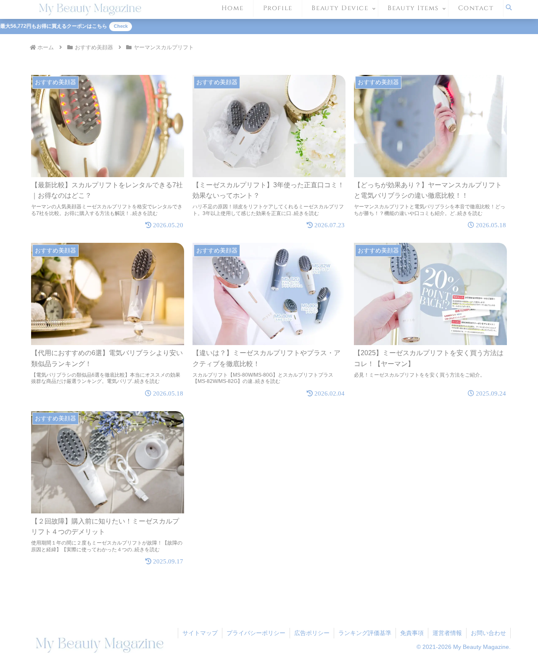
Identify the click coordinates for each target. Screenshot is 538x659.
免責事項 (412, 633)
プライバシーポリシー (256, 633)
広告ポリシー (312, 633)
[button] (378, 589)
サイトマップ (200, 633)
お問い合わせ (488, 633)
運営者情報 (447, 633)
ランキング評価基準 (364, 633)
